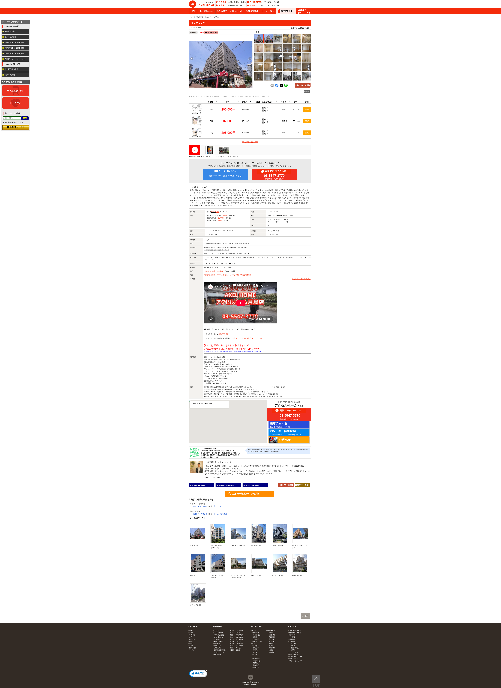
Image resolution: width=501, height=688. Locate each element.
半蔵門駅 (272, 635)
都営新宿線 (217, 643)
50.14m (296, 109)
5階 (211, 121)
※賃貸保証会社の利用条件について (216, 250)
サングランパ (194, 545)
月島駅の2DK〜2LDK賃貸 (14, 48)
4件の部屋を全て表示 (250, 142)
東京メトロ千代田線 (236, 639)
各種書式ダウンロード (304, 11)
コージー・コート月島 (238, 545)
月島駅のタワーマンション (15, 59)
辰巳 (220, 506)
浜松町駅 (272, 648)
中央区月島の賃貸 (11, 69)
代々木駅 (256, 632)
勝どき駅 (221, 218)
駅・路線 (207, 11)
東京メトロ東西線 (235, 641)
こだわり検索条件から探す (246, 493)
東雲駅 (255, 654)
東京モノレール (219, 652)
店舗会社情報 (252, 11)
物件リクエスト (17, 127)
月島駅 (224, 215)
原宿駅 (255, 637)
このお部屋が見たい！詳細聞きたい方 (285, 432)
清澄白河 (196, 514)
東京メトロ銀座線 (235, 632)
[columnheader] (211, 102)
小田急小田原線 (235, 650)
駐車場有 (307, 91)
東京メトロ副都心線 (236, 643)
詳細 (307, 109)
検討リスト (293, 635)
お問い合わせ (236, 11)
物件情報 (200, 17)
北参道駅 (256, 639)
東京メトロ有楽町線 (214, 215)
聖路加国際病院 (245, 275)
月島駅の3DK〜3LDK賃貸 (14, 54)
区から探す (222, 11)
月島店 (293, 646)
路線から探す (217, 626)
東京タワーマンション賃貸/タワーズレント (247, 338)
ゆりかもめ (217, 654)
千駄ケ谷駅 (256, 635)
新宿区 (191, 630)
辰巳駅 (255, 652)
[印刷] (272, 86)
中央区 (207, 17)
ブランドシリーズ (295, 630)
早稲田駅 (256, 667)
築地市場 (223, 514)
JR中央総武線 (218, 632)
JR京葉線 (217, 639)
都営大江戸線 (211, 218)
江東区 (191, 646)
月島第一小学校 (209, 271)
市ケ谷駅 (272, 639)
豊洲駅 (255, 650)
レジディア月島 (256, 545)
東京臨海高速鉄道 (220, 650)
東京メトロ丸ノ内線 (236, 630)
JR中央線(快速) (219, 635)
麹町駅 (271, 632)
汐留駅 (271, 650)
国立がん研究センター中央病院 (228, 275)
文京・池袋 (192, 648)
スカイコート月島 (277, 575)
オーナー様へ (268, 11)
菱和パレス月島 (297, 575)
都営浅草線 (217, 648)
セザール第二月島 (195, 605)
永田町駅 (272, 637)
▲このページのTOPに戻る (301, 279)
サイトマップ (292, 626)
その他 (191, 650)
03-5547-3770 (274, 176)
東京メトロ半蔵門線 (236, 635)
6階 (211, 133)
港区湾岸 (192, 639)
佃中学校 (220, 271)
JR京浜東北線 (218, 637)
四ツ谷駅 (272, 641)
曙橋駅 (255, 663)
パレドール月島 (256, 575)
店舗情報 (292, 641)
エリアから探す (193, 626)
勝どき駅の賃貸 (10, 37)
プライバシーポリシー (296, 661)
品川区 (191, 641)
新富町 (205, 506)
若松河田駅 (256, 661)
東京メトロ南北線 (235, 648)
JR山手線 (217, 630)
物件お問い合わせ (295, 632)
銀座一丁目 (197, 506)
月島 (217, 212)
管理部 (293, 650)
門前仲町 (204, 514)
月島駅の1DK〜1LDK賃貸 (14, 42)
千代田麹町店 (295, 648)
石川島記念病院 (209, 275)
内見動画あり (213, 32)
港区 (190, 637)
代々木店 (294, 643)
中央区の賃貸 (10, 75)
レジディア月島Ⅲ (277, 545)
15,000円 (245, 109)
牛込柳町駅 (256, 658)
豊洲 (215, 506)
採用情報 (292, 639)
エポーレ (193, 575)
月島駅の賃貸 (10, 31)
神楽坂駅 (256, 665)
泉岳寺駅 (272, 652)
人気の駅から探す (256, 626)
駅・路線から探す (15, 90)
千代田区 (192, 635)
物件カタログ (293, 654)
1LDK (284, 109)
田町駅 (271, 643)
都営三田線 (217, 646)
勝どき (216, 514)
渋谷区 (191, 632)
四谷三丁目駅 (257, 641)
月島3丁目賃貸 (223, 334)
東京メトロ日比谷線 (236, 646)
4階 (211, 109)
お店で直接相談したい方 (280, 425)
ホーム (193, 11)
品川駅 (271, 646)
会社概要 (292, 637)
